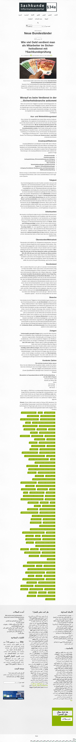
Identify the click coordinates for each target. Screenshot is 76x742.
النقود (52, 459)
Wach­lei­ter (31, 582)
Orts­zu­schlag (49, 522)
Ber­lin (52, 429)
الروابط (46, 18)
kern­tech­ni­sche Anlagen (45, 486)
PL (54, 741)
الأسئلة (32, 15)
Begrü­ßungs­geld (30, 426)
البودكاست (5, 651)
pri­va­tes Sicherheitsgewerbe (33, 532)
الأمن (19, 658)
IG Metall (32, 472)
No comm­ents (25, 55)
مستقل (15, 658)
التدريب (22, 658)
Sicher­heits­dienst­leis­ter (45, 545)
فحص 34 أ (17, 642)
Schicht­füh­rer (49, 539)
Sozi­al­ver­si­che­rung (32, 552)
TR (71, 741)
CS (42, 741)
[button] (38, 23)
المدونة (20, 15)
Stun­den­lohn (49, 565)
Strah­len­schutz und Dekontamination (41, 562)
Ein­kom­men (24, 436)
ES (64, 741)
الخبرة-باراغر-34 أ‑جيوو (65, 642)
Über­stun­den (49, 575)
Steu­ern (51, 559)
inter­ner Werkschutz (46, 482)
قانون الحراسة (17, 646)
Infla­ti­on (39, 476)
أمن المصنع (24, 589)
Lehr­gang (30, 486)
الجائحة (9, 651)
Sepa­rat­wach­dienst (33, 539)
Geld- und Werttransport (38, 459)
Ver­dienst (50, 579)
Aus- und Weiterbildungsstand (43, 422)
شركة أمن (16, 660)
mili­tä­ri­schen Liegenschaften (32, 499)
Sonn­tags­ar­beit (48, 552)
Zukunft (42, 592)
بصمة (36, 735)
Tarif (39, 565)
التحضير (50, 15)
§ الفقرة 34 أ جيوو (49, 412)
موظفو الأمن (34, 549)
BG (38, 741)
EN (45, 741)
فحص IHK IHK (50, 476)
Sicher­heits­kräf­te (47, 549)
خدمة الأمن (29, 542)
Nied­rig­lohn (33, 509)
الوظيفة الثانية (13, 651)
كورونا (12, 646)
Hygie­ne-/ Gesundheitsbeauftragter (42, 469)
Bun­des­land (50, 436)
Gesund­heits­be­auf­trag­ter (45, 462)
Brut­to (34, 432)
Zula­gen (32, 592)
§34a (21, 664)
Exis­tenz (33, 442)
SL (61, 741)
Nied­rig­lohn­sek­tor (47, 512)
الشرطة (21, 653)
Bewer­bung (41, 429)
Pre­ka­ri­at (50, 532)
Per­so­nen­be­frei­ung (47, 525)
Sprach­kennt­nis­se (48, 555)
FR (48, 741)
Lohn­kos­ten (42, 489)
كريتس (18, 651)
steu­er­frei (33, 555)
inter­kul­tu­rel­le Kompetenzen (44, 479)
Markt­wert (50, 495)
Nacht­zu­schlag (48, 505)
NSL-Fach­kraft (49, 519)
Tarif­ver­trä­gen (35, 202)
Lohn (52, 489)
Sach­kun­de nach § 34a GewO (41, 55)
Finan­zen (34, 449)
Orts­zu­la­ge (36, 519)
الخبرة (37, 535)
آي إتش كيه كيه (17, 649)
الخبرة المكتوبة (67, 631)
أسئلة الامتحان (12, 653)
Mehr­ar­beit (50, 499)
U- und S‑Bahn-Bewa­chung (35, 572)
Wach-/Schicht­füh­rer (47, 582)
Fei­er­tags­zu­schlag (47, 449)
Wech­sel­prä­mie (27, 585)
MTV (52, 502)
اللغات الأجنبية (51, 456)
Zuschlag (31, 595)
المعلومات (30, 18)
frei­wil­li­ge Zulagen (30, 452)
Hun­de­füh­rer (32, 466)
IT (51, 741)
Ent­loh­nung (40, 439)
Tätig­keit (51, 572)
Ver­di (31, 575)
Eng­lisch (51, 439)
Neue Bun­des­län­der (47, 509)
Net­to (37, 505)
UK (74, 741)
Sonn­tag (24, 549)
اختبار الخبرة (29, 535)
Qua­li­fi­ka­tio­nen (48, 535)
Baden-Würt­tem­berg (47, 426)
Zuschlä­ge (50, 599)
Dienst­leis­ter (37, 436)
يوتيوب (4, 662)
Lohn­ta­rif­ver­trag (37, 492)
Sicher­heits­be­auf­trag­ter (45, 542)
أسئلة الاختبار (12, 660)
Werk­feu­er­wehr (36, 589)
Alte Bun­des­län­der (28, 412)
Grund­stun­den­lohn (47, 466)
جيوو (22, 649)
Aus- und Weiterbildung (29, 419)
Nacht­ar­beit (33, 502)
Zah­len (51, 592)
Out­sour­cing (35, 522)
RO (57, 741)
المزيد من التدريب (50, 589)
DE (35, 741)
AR (74, 739)
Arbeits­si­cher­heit (48, 416)
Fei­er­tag (51, 446)
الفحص (43, 15)
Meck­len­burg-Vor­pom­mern (33, 495)
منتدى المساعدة (38, 18)
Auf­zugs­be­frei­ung (47, 419)
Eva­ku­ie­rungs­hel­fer (47, 442)
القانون (38, 15)
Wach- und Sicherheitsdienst (33, 579)
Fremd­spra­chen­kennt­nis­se (34, 456)
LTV (26, 492)
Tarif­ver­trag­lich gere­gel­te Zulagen (41, 569)
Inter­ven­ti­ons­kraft (28, 482)
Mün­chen (44, 502)
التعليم (28, 422)
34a (40, 412)
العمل (21, 644)
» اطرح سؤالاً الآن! (66, 719)
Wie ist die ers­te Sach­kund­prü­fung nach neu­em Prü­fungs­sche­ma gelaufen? (14, 617)
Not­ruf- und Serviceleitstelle (43, 515)
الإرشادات (7, 660)
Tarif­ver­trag (28, 565)
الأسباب (56, 15)
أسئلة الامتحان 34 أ (66, 633)
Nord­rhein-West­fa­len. (29, 512)
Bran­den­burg (29, 429)
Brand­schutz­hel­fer (47, 432)
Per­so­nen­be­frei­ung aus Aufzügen (42, 529)
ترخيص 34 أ (10, 642)
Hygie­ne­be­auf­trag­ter (46, 472)
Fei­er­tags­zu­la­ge (38, 446)
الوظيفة (11, 649)
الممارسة (26, 15)
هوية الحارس (9, 644)
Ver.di (39, 575)
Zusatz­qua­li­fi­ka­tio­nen (46, 595)
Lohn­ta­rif (50, 492)
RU (67, 741)
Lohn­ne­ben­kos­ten (28, 489)
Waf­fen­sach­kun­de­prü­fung (45, 585)
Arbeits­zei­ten (33, 416)
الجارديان (13, 644)
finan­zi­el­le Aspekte (47, 452)
